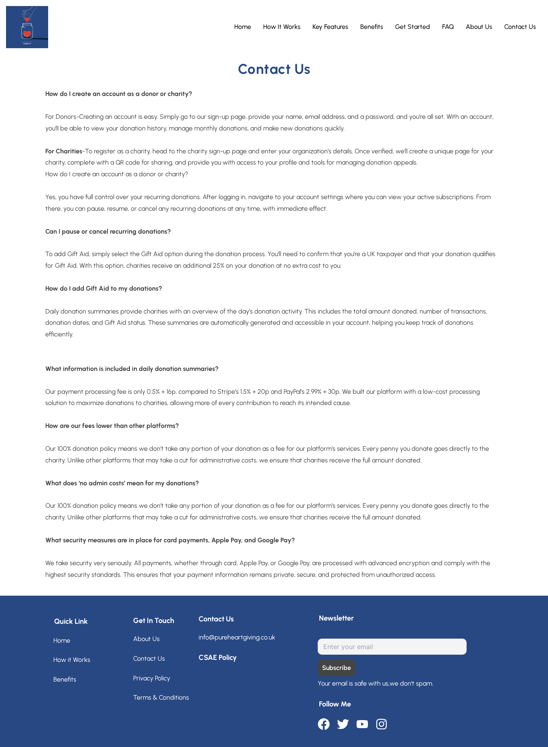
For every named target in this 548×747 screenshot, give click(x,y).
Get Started (412, 27)
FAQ (448, 27)
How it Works (71, 660)
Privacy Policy (151, 678)
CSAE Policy (218, 657)
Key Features (330, 27)
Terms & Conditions (161, 697)
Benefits (371, 27)
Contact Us (520, 27)
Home (242, 27)
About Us (479, 27)
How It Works (281, 27)
